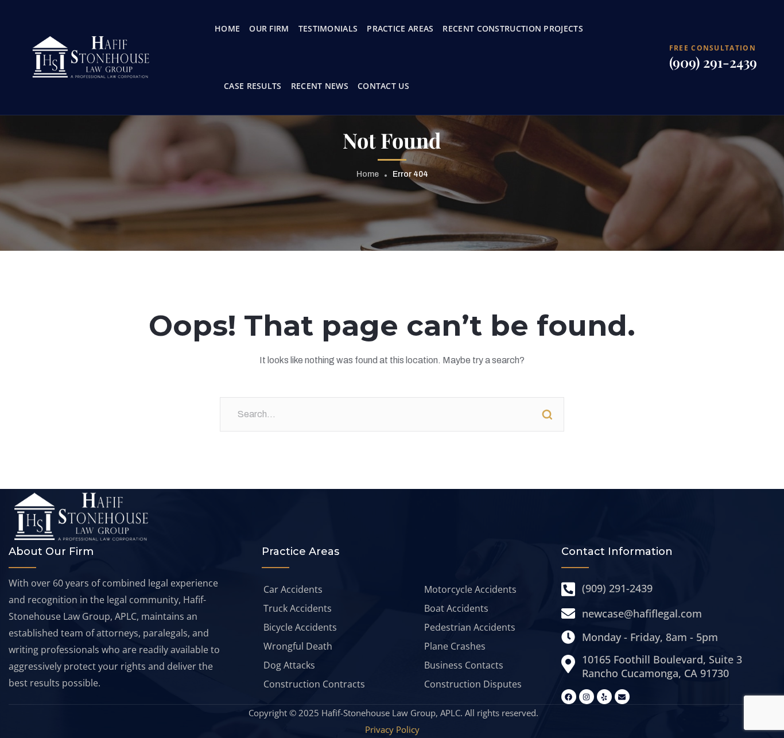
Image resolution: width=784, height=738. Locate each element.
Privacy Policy (392, 729)
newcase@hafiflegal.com (642, 613)
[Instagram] (586, 696)
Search (547, 414)
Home (367, 174)
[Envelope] (622, 696)
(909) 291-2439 (713, 62)
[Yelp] (604, 696)
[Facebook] (568, 696)
